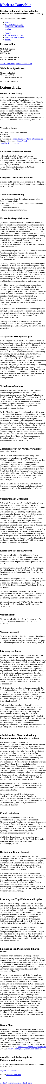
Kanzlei (8, 22)
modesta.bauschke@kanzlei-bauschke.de (16, 64)
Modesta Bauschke (15, 5)
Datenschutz (14, 1071)
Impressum (4, 1071)
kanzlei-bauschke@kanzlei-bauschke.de (27, 139)
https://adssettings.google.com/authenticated (24, 1049)
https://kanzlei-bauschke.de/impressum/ (14, 142)
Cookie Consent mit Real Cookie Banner (16, 1083)
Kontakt (8, 29)
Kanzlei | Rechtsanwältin (14, 27)
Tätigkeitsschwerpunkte (14, 25)
